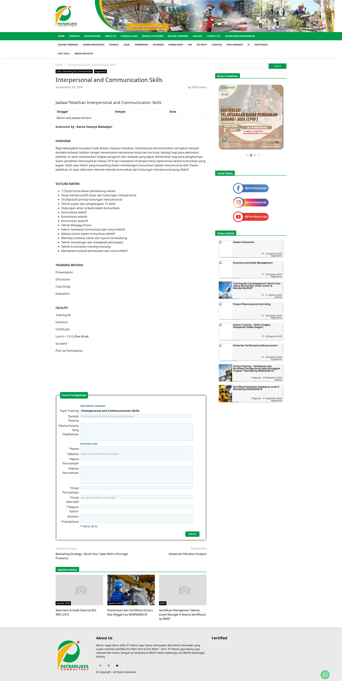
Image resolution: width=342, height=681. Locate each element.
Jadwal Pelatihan (152, 36)
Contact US (213, 36)
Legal (126, 44)
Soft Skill (64, 53)
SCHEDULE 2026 (129, 36)
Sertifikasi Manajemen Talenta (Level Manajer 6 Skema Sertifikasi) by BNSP (182, 614)
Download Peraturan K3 (240, 36)
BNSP (162, 603)
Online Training (178, 36)
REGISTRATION (92, 36)
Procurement (235, 44)
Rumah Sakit (176, 44)
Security (202, 44)
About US (110, 36)
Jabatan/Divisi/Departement (100, 454)
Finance (114, 44)
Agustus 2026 (63, 603)
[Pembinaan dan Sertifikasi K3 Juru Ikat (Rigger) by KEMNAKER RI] (131, 590)
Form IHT (74, 36)
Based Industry (84, 53)
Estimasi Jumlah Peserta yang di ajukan (107, 416)
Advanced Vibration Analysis (188, 554)
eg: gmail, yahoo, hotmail (98, 498)
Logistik (217, 44)
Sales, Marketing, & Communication (74, 71)
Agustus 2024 (115, 603)
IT (249, 44)
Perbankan (141, 44)
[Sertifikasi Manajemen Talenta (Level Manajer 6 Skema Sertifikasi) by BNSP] (184, 590)
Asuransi (158, 44)
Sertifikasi (261, 44)
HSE (190, 44)
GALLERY (197, 36)
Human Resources (93, 44)
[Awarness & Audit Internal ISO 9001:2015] (81, 590)
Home (61, 36)
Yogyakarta (100, 71)
